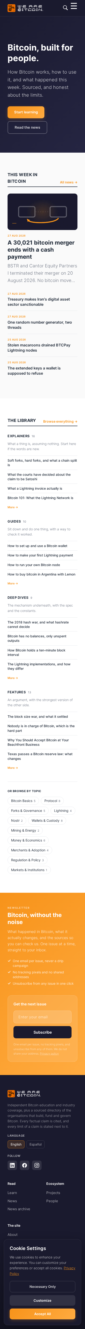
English (16, 1144)
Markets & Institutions (29, 870)
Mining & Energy (25, 830)
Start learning (26, 112)
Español (36, 1144)
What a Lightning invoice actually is (35, 488)
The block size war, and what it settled (38, 716)
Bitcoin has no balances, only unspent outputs (37, 638)
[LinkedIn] (12, 1165)
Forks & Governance (28, 811)
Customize (42, 1300)
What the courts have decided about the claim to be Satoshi (39, 476)
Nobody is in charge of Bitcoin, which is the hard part (41, 728)
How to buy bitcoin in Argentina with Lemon (41, 574)
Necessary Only (43, 1287)
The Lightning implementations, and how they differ (39, 666)
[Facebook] (24, 1165)
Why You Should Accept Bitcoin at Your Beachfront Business (38, 742)
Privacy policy (49, 1053)
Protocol (52, 801)
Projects (53, 1192)
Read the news (27, 127)
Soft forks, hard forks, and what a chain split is (42, 462)
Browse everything (60, 421)
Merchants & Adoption (30, 850)
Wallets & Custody (47, 820)
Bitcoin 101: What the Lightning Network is (40, 498)
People (52, 1201)
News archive (19, 1209)
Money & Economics (28, 840)
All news (68, 182)
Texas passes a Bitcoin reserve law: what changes (40, 756)
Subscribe (43, 1032)
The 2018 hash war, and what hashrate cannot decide (38, 624)
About (12, 1234)
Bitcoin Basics (23, 801)
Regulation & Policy (27, 860)
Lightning (63, 811)
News (12, 1201)
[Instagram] (37, 1165)
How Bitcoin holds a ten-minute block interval (36, 652)
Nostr (17, 820)
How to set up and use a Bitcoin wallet (37, 546)
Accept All (42, 1314)
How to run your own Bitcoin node (34, 565)
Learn (12, 1192)
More (13, 507)
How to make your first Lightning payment (40, 555)
